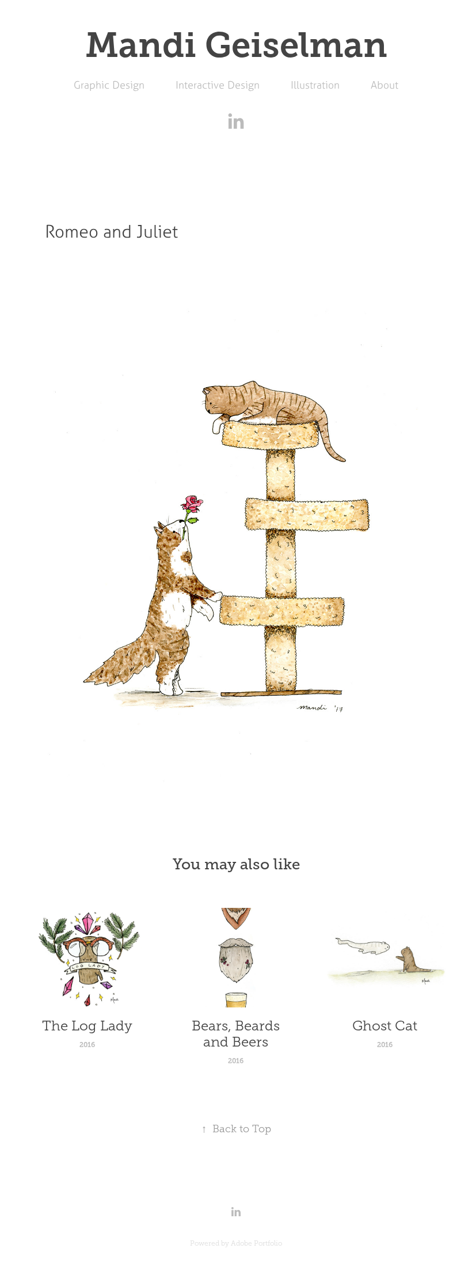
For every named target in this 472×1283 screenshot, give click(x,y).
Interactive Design (218, 84)
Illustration (315, 84)
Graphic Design (109, 84)
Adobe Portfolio (256, 1243)
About (384, 84)
